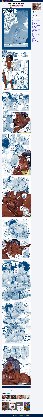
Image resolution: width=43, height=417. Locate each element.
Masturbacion (38, 34)
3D (33, 20)
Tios (36, 40)
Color (33, 26)
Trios (38, 40)
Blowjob (34, 23)
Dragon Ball (36, 27)
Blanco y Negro (6, 390)
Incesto (10, 390)
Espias (38, 27)
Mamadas (34, 34)
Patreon (28, 415)
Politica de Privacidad (20, 415)
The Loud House (34, 40)
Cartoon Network (35, 24)
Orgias (35, 36)
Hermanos (36, 30)
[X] (4, 393)
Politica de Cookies (25, 415)
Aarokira (3, 390)
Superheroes (37, 39)
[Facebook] (2, 393)
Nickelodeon (36, 35)
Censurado (39, 24)
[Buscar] (20, 0)
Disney (33, 27)
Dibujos (38, 26)
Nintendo (39, 35)
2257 (22, 415)
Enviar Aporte (16, 415)
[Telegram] (9, 393)
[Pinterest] (5, 393)
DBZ (35, 26)
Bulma (36, 23)
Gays (33, 30)
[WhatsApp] (7, 393)
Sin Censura (12, 390)
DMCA (13, 415)
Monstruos (34, 35)
